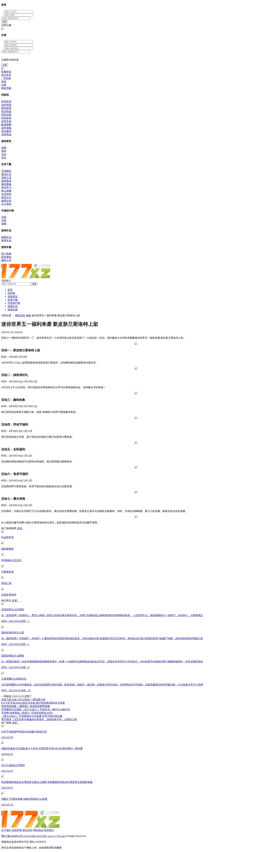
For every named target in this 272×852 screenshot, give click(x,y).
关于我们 (6, 830)
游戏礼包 (13, 306)
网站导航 (6, 88)
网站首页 (20, 315)
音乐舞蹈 (6, 131)
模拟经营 (6, 108)
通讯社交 (6, 174)
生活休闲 (6, 194)
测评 (3, 151)
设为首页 (6, 75)
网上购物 (6, 190)
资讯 (3, 157)
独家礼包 (6, 237)
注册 (5, 65)
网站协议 (38, 830)
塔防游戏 (6, 114)
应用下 (13, 299)
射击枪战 (6, 111)
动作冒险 (6, 104)
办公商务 (6, 204)
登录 (5, 22)
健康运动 (6, 200)
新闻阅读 (6, 181)
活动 (3, 154)
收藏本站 (6, 71)
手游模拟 (6, 171)
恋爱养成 (6, 134)
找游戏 (11, 293)
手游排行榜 (14, 303)
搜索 (34, 284)
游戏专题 (13, 309)
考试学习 (6, 187)
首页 (10, 290)
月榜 (3, 220)
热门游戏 (6, 253)
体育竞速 (6, 121)
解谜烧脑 (6, 124)
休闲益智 (6, 118)
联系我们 (49, 830)
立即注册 (6, 25)
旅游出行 (6, 197)
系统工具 (6, 177)
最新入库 (6, 260)
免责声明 (17, 830)
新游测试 (6, 257)
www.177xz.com (56, 836)
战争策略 (6, 128)
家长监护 (28, 830)
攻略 (3, 147)
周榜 (3, 223)
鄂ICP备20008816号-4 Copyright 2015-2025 (24, 836)
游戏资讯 (13, 296)
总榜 (3, 217)
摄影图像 (6, 184)
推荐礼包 (6, 240)
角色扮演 (6, 101)
